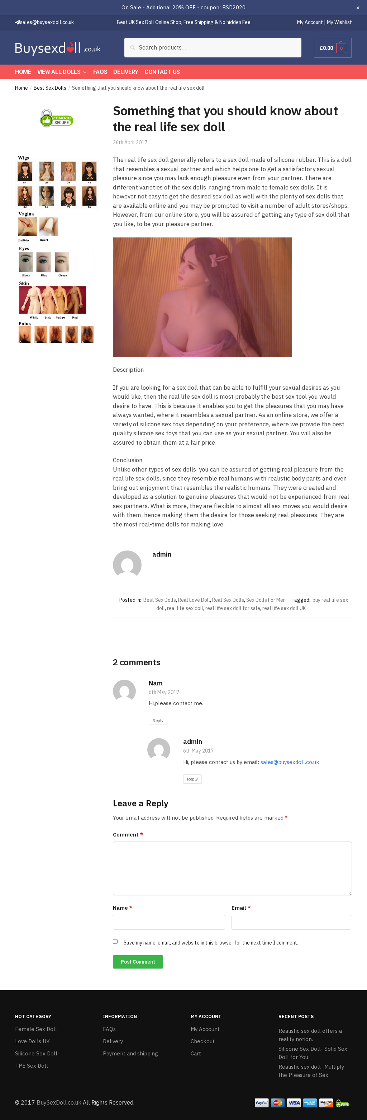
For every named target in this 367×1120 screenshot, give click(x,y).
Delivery (113, 1041)
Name (122, 907)
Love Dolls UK (32, 1041)
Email (241, 907)
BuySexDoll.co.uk (59, 1102)
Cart (196, 1053)
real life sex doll (185, 608)
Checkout (203, 1041)
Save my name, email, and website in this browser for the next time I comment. (211, 942)
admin (161, 554)
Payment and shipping (130, 1053)
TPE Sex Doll (31, 1065)
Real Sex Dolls (228, 600)
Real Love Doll (194, 600)
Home (21, 88)
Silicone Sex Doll (36, 1053)
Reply (158, 720)
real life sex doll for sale (232, 608)
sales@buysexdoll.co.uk (290, 762)
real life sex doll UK (284, 608)
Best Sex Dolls (50, 88)
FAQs (109, 1029)
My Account (205, 1029)
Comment (128, 834)
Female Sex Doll (36, 1029)
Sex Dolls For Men (266, 600)
